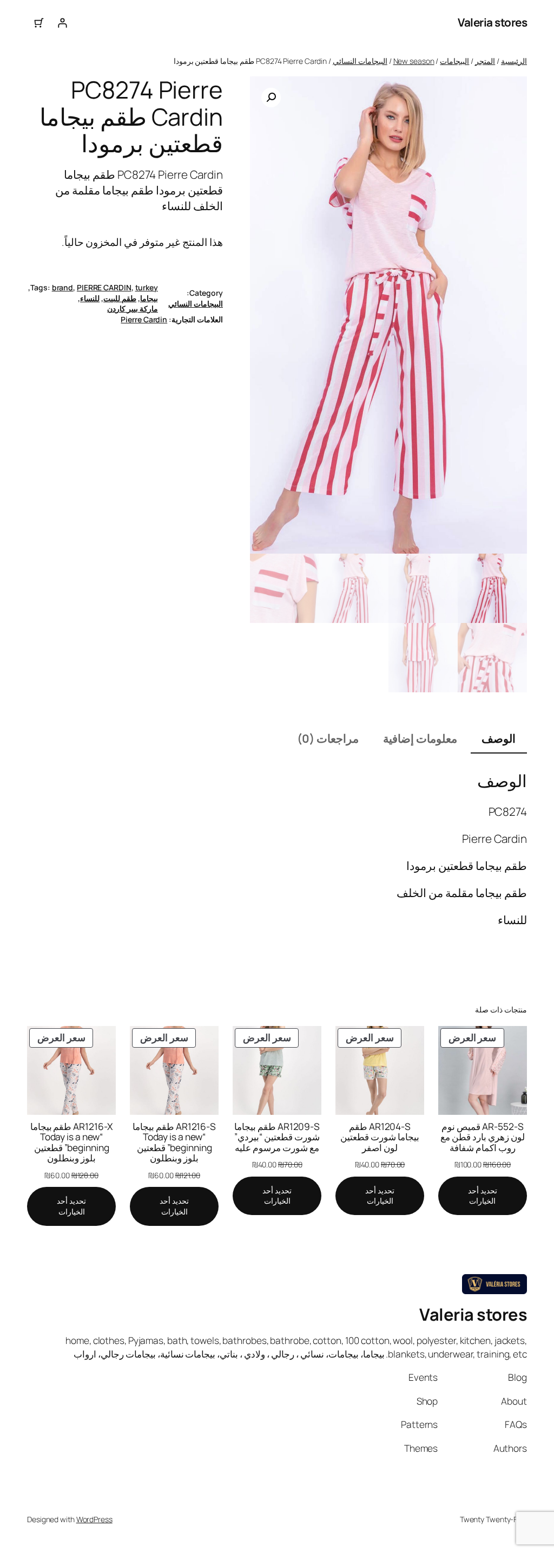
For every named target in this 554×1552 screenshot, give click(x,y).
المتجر (485, 61)
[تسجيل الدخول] (62, 22)
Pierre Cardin (144, 319)
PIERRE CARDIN (104, 287)
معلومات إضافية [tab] (420, 738)
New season (413, 61)
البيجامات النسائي (360, 61)
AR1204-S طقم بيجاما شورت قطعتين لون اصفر (379, 1137)
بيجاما (149, 298)
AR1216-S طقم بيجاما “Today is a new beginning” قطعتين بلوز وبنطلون (174, 1142)
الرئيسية (514, 61)
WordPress (94, 1519)
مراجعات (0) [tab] (328, 738)
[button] (271, 97)
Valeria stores (492, 22)
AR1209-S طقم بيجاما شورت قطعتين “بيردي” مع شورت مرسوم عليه (277, 1137)
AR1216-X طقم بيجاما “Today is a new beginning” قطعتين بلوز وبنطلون (71, 1142)
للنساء (90, 298)
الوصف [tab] (499, 738)
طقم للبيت (119, 298)
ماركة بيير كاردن (132, 308)
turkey (146, 287)
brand (63, 287)
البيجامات (454, 61)
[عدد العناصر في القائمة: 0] (38, 22)
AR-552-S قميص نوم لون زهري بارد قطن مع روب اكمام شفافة (482, 1137)
